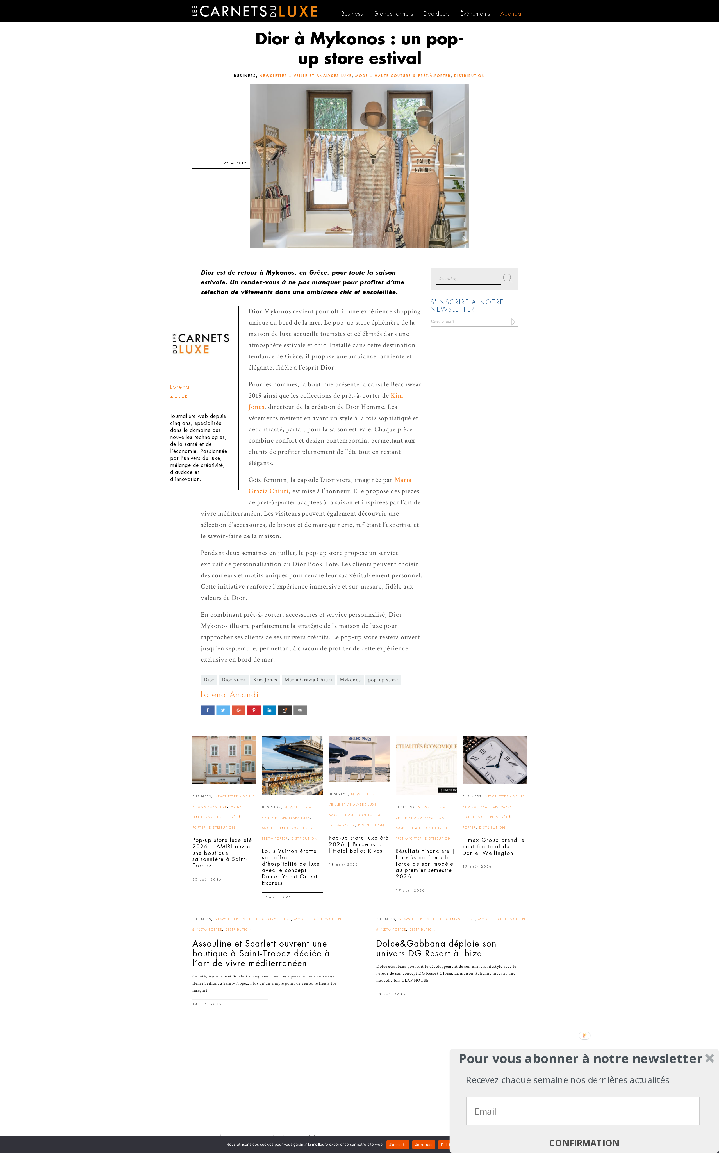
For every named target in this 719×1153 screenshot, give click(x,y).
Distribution (469, 76)
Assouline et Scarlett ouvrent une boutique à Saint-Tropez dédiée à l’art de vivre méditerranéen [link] (261, 954)
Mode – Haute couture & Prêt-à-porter (403, 76)
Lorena (180, 386)
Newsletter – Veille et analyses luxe (306, 76)
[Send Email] (300, 710)
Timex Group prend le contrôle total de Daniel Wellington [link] (494, 846)
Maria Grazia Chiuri (308, 679)
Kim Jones (265, 679)
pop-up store (383, 679)
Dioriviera (234, 679)
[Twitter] (223, 710)
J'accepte (398, 1144)
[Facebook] (208, 710)
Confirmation (584, 1143)
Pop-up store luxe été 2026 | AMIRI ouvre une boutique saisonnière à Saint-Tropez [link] (222, 852)
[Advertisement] (359, 1079)
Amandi (179, 397)
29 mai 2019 (235, 163)
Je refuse (424, 1144)
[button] (580, 1058)
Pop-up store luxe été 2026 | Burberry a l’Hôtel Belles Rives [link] (359, 844)
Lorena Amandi (230, 695)
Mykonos (350, 679)
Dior (209, 679)
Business (245, 76)
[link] (224, 760)
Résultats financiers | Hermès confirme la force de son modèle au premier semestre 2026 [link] (425, 863)
